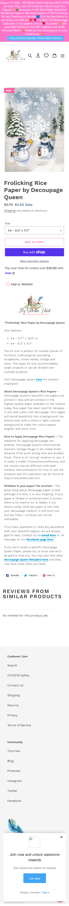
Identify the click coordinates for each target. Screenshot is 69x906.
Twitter (12, 791)
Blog (10, 761)
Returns (13, 705)
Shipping (9, 210)
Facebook (14, 801)
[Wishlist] (46, 55)
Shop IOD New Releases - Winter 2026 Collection (36, 38)
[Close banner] (65, 21)
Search (12, 665)
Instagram (14, 781)
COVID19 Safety (18, 675)
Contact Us (15, 685)
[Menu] (63, 55)
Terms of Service (19, 725)
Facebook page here (39, 539)
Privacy (12, 715)
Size (7, 223)
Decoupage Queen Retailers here (26, 559)
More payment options (34, 261)
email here (49, 535)
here (39, 379)
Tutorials (13, 751)
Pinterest (13, 771)
